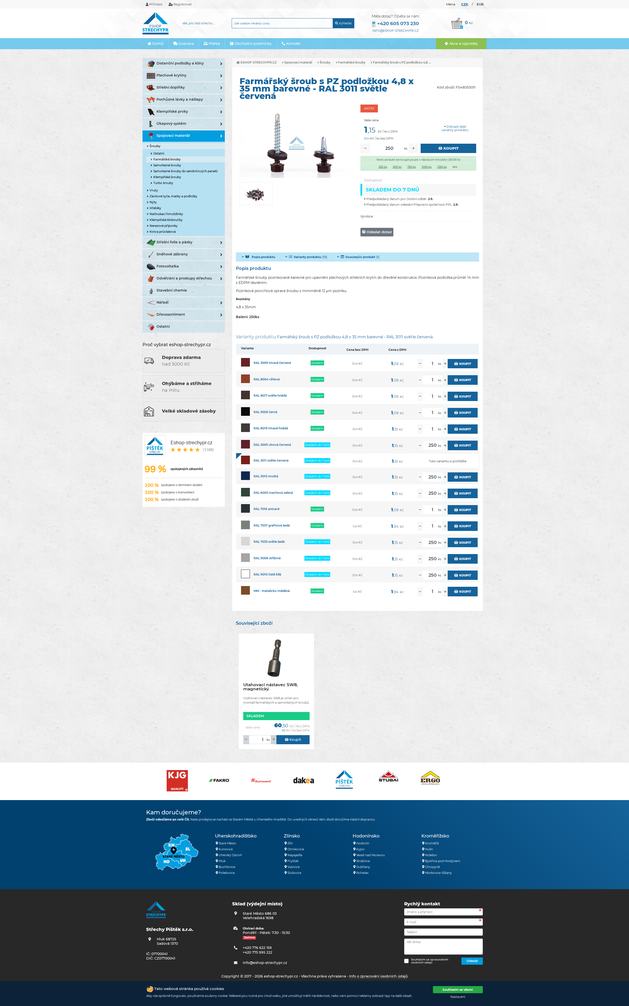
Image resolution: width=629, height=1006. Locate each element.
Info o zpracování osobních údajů (378, 976)
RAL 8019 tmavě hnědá (271, 428)
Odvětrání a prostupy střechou (184, 278)
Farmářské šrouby (167, 159)
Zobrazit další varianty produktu (455, 128)
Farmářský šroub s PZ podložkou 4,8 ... (401, 62)
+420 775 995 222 (257, 952)
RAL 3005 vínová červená (272, 445)
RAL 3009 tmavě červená (272, 363)
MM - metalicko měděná (272, 591)
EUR (480, 4)
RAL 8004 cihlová (267, 379)
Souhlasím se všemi (458, 989)
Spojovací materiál (173, 135)
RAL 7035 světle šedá (269, 541)
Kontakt (292, 43)
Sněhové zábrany (172, 254)
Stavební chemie (172, 290)
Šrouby (155, 146)
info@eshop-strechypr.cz (395, 30)
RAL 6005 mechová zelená (273, 493)
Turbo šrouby (163, 183)
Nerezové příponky (164, 226)
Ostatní (158, 153)
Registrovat (182, 4)
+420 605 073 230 (398, 23)
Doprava (186, 43)
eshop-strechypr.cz (258, 62)
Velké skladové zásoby (189, 411)
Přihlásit (155, 4)
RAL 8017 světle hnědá (270, 395)
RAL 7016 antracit (267, 509)
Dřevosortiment (171, 314)
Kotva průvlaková (163, 231)
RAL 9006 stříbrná (267, 558)
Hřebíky (155, 208)
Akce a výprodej (463, 43)
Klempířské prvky (172, 111)
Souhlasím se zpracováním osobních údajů (429, 961)
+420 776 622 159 (257, 947)
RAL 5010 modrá (266, 476)
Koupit (451, 148)
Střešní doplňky (171, 87)
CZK (464, 4)
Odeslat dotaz (379, 232)
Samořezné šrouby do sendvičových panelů (185, 171)
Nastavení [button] (457, 997)
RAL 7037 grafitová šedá (272, 525)
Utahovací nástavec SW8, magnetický (270, 687)
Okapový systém (171, 123)
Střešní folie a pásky (174, 242)
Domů (157, 43)
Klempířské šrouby (167, 177)
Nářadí (163, 302)
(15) (310, 257)
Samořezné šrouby (167, 165)
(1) (362, 257)
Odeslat (472, 961)
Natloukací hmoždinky (166, 214)
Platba (214, 43)
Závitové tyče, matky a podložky (173, 196)
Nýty (153, 202)
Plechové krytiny (171, 75)
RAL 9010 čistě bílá (267, 574)
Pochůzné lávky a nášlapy (180, 99)
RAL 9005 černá (265, 412)
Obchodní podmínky (252, 43)
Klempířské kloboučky (166, 220)
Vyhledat (345, 23)
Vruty (154, 190)
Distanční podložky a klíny (180, 63)
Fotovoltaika (168, 266)
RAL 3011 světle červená (271, 460)
